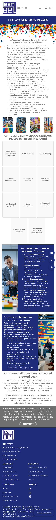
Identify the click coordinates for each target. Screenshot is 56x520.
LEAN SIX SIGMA (35, 472)
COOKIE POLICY (10, 500)
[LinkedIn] (18, 7)
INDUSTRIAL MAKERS (38, 475)
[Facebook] (25, 7)
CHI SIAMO (7, 468)
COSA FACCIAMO (10, 475)
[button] (44, 513)
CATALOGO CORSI (11, 479)
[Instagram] (22, 7)
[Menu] (40, 8)
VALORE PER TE (10, 472)
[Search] (45, 7)
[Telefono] (52, 260)
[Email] (52, 253)
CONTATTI (7, 492)
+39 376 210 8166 (9, 459)
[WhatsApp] (52, 267)
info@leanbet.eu (9, 455)
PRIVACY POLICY (10, 496)
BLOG (5, 488)
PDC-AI (31, 479)
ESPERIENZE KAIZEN (37, 468)
